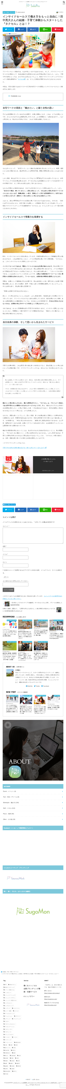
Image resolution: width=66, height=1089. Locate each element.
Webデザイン (13, 984)
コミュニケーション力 (10, 995)
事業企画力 (18, 1042)
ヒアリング (7, 1018)
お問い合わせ (36, 1079)
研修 (12, 1058)
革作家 (6, 1074)
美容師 (12, 1066)
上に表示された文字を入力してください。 (16, 581)
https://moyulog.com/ (50, 1005)
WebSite (30, 686)
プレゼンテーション (10, 1026)
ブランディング (17, 1018)
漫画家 (6, 1058)
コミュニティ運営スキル (11, 1000)
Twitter (38, 686)
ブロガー (7, 1021)
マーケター (7, 1037)
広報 (14, 1047)
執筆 (16, 1045)
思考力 (13, 1050)
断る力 (6, 1055)
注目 (20, 1055)
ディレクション (8, 1016)
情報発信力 (7, 1053)
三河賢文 (17, 670)
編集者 (18, 1063)
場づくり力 (7, 1047)
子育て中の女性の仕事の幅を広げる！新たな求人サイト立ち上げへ (24, 447)
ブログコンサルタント (10, 1024)
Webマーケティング (10, 987)
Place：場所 (8, 813)
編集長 (6, 1066)
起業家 (12, 1068)
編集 (6, 1063)
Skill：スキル (9, 808)
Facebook (46, 686)
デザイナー (18, 1016)
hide (19, 96)
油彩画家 (13, 1055)
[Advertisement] (16, 487)
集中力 (14, 1071)
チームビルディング (10, 1013)
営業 (11, 1045)
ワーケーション (8, 1042)
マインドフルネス (9, 1034)
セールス (16, 1011)
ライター (15, 1037)
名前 (4, 546)
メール (5, 554)
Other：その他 (9, 819)
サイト (5, 562)
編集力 (11, 1063)
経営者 (12, 1060)
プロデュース (8, 1032)
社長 (17, 1058)
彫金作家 (7, 1050)
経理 (19, 1060)
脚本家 (19, 1066)
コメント (6, 526)
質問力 (6, 1068)
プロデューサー (8, 1029)
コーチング (7, 1008)
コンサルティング (9, 1005)
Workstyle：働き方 (11, 802)
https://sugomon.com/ (50, 999)
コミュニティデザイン (10, 997)
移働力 (6, 1060)
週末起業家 (7, 1071)
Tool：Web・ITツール (9, 12)
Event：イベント (9, 791)
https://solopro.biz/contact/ (52, 993)
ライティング (8, 1039)
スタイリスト (16, 1008)
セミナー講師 (8, 1011)
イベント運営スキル (10, 990)
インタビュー (8, 992)
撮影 (14, 1053)
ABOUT (28, 1079)
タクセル (21, 79)
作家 (6, 1045)
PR (6, 984)
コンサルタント (8, 1003)
